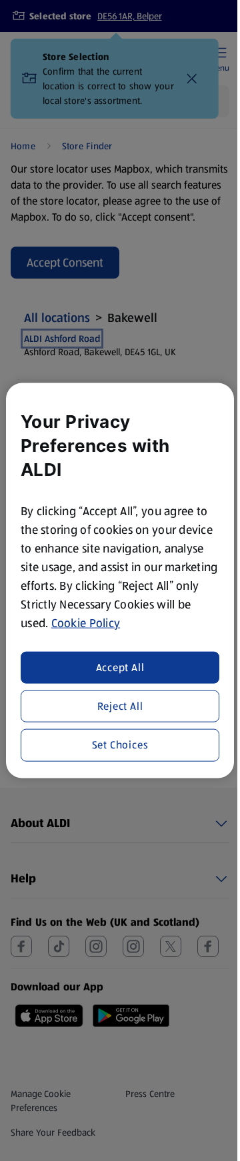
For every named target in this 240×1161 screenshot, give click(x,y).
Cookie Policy (86, 623)
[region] (120, 580)
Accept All (120, 666)
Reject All (120, 706)
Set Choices (120, 744)
